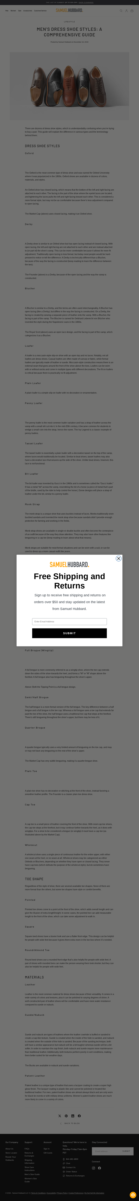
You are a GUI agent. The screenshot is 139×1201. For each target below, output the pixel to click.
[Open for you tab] (133, 1195)
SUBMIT (69, 633)
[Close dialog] (118, 558)
